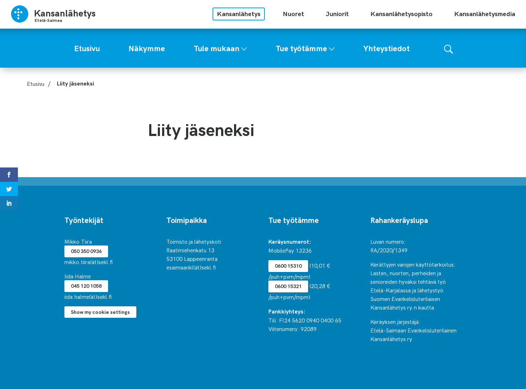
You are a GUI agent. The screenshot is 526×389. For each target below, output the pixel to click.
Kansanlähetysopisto (401, 13)
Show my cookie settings (100, 311)
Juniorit (337, 13)
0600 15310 (288, 265)
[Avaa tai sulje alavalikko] (244, 47)
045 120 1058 (86, 285)
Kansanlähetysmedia (484, 13)
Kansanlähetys (238, 13)
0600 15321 (288, 286)
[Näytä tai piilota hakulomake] (448, 48)
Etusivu (35, 83)
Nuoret (293, 13)
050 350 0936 (86, 251)
